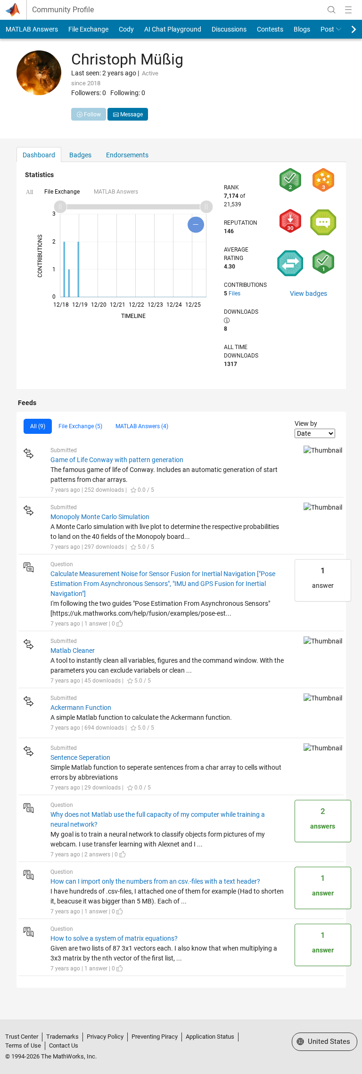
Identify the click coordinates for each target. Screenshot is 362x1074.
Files (234, 293)
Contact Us (63, 1045)
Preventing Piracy (155, 1036)
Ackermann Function (80, 707)
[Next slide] (345, 29)
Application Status (210, 1036)
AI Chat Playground (172, 29)
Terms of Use (23, 1045)
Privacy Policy (105, 1036)
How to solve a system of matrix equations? (114, 938)
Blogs (302, 29)
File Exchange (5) (80, 426)
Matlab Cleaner (72, 650)
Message (131, 114)
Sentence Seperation (80, 757)
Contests (270, 29)
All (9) (37, 426)
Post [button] (327, 29)
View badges (308, 293)
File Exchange (88, 29)
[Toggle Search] (331, 10)
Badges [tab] (80, 155)
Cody (126, 29)
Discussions (229, 29)
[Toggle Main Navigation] (348, 10)
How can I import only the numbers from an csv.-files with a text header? (155, 881)
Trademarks (62, 1036)
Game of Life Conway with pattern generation (116, 460)
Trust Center (21, 1036)
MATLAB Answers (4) (141, 426)
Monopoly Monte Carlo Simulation (99, 517)
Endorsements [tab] (127, 155)
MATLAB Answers (32, 29)
